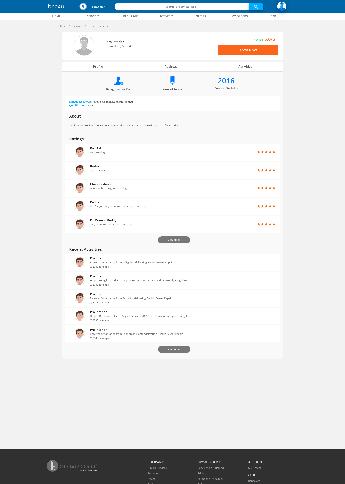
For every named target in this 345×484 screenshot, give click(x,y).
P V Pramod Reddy (103, 220)
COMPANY (155, 462)
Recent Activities (85, 249)
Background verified (118, 89)
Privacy (202, 473)
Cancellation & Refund (211, 468)
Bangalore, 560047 (119, 46)
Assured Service (172, 89)
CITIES (253, 475)
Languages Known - (101, 101)
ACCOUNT (256, 462)
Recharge (152, 473)
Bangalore (254, 481)
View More (174, 239)
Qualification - (81, 105)
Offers (151, 479)
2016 (226, 81)
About (75, 116)
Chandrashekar (101, 184)
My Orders (254, 468)
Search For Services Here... (182, 6)
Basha (94, 166)
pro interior (115, 42)
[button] (97, 6)
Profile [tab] (98, 66)
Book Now (248, 50)
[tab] (56, 16)
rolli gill (96, 148)
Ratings (76, 139)
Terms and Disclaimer (210, 479)
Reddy (94, 202)
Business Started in (226, 88)
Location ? (98, 7)
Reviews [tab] (171, 66)
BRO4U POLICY (209, 462)
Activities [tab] (245, 66)
